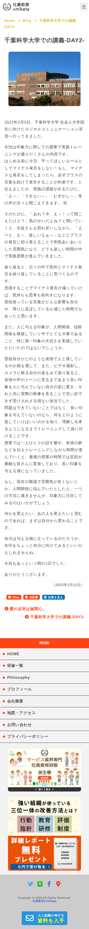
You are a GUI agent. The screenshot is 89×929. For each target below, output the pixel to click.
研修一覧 (15, 665)
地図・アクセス (21, 713)
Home (10, 21)
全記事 (33, 597)
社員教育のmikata (44, 901)
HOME (13, 654)
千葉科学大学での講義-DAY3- (56, 617)
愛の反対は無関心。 (27, 609)
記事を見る (55, 597)
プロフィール (19, 689)
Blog (27, 21)
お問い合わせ (19, 725)
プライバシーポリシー (27, 736)
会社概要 (15, 701)
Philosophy (18, 677)
